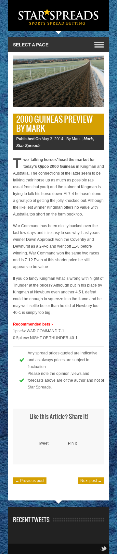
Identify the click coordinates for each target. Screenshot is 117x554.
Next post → (91, 480)
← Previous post (29, 480)
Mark (88, 139)
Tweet (43, 443)
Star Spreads (28, 145)
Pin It (72, 443)
